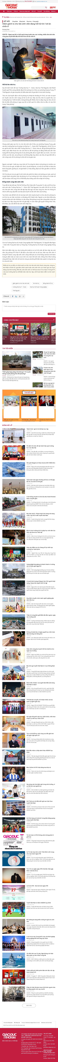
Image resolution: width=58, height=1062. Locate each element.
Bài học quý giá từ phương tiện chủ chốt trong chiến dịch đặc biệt (49, 386)
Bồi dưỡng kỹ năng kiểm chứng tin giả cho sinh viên (40, 920)
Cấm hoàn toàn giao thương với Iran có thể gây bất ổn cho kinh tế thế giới (41, 480)
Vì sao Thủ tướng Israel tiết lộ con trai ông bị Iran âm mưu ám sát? (40, 1039)
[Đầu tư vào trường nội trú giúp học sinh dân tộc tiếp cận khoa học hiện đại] (13, 537)
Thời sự (16, 11)
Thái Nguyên (16, 290)
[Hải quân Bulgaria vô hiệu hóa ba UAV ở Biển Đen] (13, 469)
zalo (16, 296)
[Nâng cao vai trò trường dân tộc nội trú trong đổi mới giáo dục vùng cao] (19, 329)
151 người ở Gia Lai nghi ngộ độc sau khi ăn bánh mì (46, 421)
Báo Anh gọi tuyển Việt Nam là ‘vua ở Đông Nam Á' (41, 666)
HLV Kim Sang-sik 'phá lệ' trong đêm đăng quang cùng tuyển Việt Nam (11, 421)
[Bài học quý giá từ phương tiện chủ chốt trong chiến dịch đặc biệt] (38, 385)
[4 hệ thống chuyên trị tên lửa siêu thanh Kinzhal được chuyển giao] (13, 503)
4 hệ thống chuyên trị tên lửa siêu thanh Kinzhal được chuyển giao (41, 497)
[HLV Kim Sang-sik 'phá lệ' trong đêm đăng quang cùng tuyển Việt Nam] (11, 407)
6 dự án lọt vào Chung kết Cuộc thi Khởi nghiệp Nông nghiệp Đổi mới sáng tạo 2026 (41, 937)
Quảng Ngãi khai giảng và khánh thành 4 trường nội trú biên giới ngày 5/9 (41, 565)
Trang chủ (3, 11)
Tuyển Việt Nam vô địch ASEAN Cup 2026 (39, 903)
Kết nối (33, 11)
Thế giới (4, 375)
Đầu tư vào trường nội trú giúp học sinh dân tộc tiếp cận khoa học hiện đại (41, 531)
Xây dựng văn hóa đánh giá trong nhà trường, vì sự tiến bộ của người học (41, 785)
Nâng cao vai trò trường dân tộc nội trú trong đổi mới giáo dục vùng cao (19, 338)
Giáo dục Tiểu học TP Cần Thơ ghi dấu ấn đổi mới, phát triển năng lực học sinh (40, 1056)
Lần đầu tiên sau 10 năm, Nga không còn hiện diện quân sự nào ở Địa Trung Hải (40, 954)
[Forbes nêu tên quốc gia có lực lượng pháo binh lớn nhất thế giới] (38, 370)
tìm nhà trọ (36, 283)
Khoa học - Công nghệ (32, 21)
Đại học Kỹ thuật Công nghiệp (38, 287)
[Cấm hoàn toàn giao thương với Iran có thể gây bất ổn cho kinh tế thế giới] (13, 486)
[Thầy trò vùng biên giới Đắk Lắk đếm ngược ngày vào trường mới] (13, 621)
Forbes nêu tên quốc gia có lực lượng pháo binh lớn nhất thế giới (50, 370)
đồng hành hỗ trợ (48, 283)
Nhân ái (53, 11)
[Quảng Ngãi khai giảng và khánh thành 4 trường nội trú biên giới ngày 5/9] (13, 571)
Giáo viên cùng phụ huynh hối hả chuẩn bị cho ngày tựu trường (40, 650)
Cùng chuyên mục (11, 320)
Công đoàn (15, 21)
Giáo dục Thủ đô (53, 7)
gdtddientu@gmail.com (42, 1)
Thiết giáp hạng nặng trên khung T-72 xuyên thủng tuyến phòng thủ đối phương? (16, 373)
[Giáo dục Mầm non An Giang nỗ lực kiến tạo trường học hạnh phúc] (13, 554)
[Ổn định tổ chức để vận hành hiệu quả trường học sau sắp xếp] (13, 452)
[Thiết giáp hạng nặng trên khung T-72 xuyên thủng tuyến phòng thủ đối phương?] (16, 360)
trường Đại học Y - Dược (19, 287)
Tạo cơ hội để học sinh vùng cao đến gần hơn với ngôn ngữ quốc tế (40, 734)
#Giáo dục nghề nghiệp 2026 (16, 17)
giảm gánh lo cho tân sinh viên (21, 283)
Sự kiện (6, 17)
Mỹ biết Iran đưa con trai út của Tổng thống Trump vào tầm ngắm (40, 1022)
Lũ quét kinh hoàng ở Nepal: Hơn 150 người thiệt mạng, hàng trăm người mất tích (41, 582)
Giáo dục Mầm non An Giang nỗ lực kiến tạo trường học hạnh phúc (40, 548)
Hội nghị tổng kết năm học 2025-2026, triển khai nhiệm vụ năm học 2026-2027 (41, 717)
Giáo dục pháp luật (25, 11)
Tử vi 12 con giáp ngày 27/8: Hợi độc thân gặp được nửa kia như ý (40, 870)
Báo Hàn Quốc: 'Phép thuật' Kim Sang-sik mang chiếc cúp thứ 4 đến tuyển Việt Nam (41, 514)
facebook (12, 296)
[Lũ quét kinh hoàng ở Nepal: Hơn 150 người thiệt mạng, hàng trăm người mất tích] (13, 587)
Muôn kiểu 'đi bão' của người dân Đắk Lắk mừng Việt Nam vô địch (41, 683)
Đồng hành (22, 21)
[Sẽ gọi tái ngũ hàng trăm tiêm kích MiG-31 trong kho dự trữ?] (38, 354)
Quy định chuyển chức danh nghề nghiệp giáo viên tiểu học (40, 599)
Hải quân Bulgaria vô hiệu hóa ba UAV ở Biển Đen (41, 463)
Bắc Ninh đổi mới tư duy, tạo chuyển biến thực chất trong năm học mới (40, 1005)
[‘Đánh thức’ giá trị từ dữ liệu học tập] (13, 435)
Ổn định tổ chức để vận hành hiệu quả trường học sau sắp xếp (40, 447)
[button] (50, 319)
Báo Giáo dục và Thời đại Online (11, 6)
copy (23, 296)
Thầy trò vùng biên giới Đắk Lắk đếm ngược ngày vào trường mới (41, 616)
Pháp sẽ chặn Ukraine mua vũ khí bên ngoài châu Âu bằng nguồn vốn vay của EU (41, 988)
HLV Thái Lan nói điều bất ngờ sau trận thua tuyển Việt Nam (39, 802)
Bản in (20, 296)
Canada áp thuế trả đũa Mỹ (28, 420)
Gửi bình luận (51, 313)
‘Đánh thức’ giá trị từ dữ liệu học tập (37, 429)
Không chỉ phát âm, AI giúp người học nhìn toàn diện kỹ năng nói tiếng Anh (39, 338)
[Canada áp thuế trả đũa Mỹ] (29, 407)
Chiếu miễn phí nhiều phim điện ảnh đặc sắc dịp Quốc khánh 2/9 (40, 971)
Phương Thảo (5, 29)
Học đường (46, 11)
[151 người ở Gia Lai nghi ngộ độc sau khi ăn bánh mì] (46, 407)
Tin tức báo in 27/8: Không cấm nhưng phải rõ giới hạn (40, 836)
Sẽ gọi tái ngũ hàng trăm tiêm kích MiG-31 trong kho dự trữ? (50, 354)
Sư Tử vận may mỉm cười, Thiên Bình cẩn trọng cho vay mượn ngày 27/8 (40, 853)
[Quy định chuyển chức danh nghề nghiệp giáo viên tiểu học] (13, 604)
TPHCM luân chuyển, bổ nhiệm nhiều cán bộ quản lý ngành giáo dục (40, 700)
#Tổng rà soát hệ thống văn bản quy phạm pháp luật (34, 17)
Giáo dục (9, 11)
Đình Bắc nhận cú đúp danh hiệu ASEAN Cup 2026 (40, 751)
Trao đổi (39, 11)
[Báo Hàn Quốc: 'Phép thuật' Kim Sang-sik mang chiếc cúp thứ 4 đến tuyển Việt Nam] (13, 520)
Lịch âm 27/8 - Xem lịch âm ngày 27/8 (37, 886)
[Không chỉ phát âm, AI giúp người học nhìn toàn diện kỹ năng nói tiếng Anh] (40, 329)
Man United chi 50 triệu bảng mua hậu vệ (39, 767)
